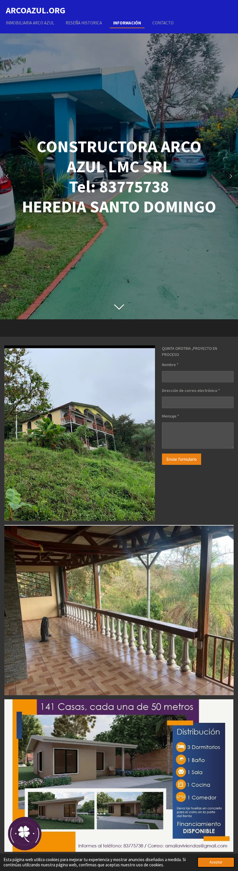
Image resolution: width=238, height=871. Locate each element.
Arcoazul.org (35, 10)
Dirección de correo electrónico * (191, 390)
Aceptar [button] (216, 862)
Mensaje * (170, 416)
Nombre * (170, 364)
